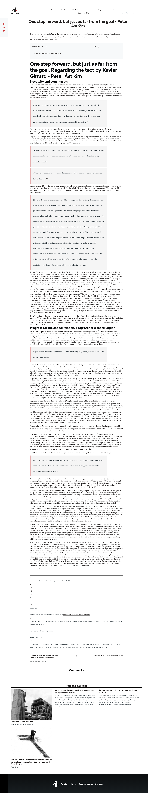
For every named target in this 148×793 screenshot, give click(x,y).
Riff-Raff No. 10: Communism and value (108, 656)
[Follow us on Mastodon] (4, 24)
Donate (64, 784)
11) (90, 448)
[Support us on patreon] (4, 27)
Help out (72, 784)
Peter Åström (42, 46)
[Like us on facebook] (4, 31)
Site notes (99, 784)
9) (83, 403)
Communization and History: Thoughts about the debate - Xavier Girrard (44, 656)
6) (81, 293)
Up (76, 656)
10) (108, 428)
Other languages (85, 784)
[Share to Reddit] (98, 46)
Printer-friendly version (38, 661)
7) (98, 331)
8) (48, 357)
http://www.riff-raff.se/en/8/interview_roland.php (76, 615)
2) (87, 121)
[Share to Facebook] (95, 46)
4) (47, 178)
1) (76, 86)
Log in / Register (83, 13)
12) (57, 471)
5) (86, 264)
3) (46, 161)
